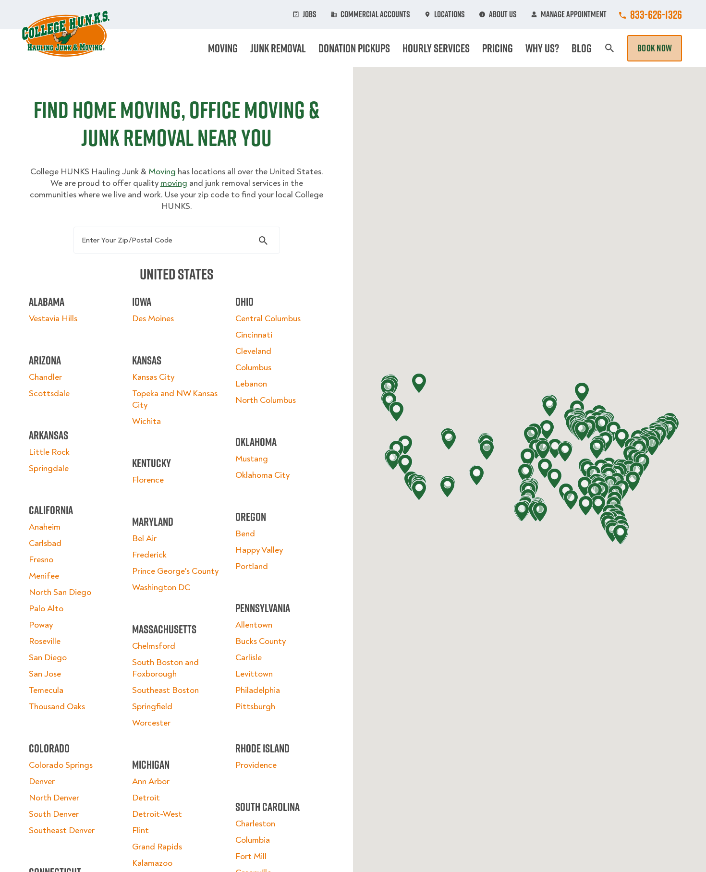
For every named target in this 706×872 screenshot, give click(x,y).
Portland (251, 566)
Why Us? (542, 48)
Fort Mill (251, 856)
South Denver (54, 814)
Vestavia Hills (53, 318)
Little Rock (49, 452)
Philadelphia (257, 690)
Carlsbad (45, 543)
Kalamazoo (152, 863)
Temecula (46, 690)
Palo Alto (46, 608)
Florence (148, 479)
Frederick (149, 554)
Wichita (146, 421)
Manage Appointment (574, 14)
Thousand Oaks (57, 706)
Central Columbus (268, 318)
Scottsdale (49, 393)
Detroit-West (157, 814)
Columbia (252, 840)
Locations (449, 14)
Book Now (654, 48)
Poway (41, 624)
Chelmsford (153, 646)
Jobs (309, 14)
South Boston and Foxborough (165, 668)
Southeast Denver (62, 830)
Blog (582, 48)
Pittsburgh (255, 706)
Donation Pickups (354, 48)
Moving (223, 48)
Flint (140, 830)
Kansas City (153, 377)
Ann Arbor (151, 781)
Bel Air (144, 538)
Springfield (152, 706)
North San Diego (60, 592)
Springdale (49, 468)
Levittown (254, 673)
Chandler (45, 377)
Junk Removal (278, 48)
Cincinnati (253, 334)
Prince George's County (175, 571)
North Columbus (265, 400)
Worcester (151, 722)
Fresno (41, 559)
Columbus (253, 367)
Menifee (44, 575)
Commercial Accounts (375, 14)
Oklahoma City (262, 475)
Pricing (497, 48)
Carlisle (248, 657)
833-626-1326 (656, 14)
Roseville (45, 641)
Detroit (146, 797)
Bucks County (260, 641)
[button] (554, 478)
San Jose (45, 673)
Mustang (251, 458)
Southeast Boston (165, 690)
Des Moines (153, 318)
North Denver (54, 797)
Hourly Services (436, 48)
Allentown (253, 624)
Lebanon (251, 383)
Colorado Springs (61, 765)
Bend (245, 533)
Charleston (255, 823)
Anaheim (45, 527)
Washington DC (161, 587)
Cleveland (253, 351)
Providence (256, 765)
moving (173, 183)
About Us (503, 14)
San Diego (48, 657)
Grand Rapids (157, 846)
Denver (42, 781)
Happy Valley (259, 550)
